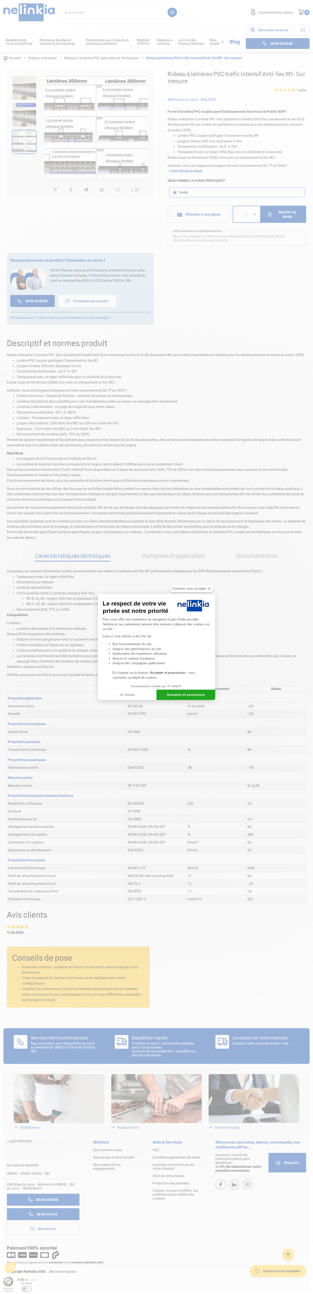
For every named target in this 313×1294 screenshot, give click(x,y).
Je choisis (127, 695)
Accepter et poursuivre (186, 695)
